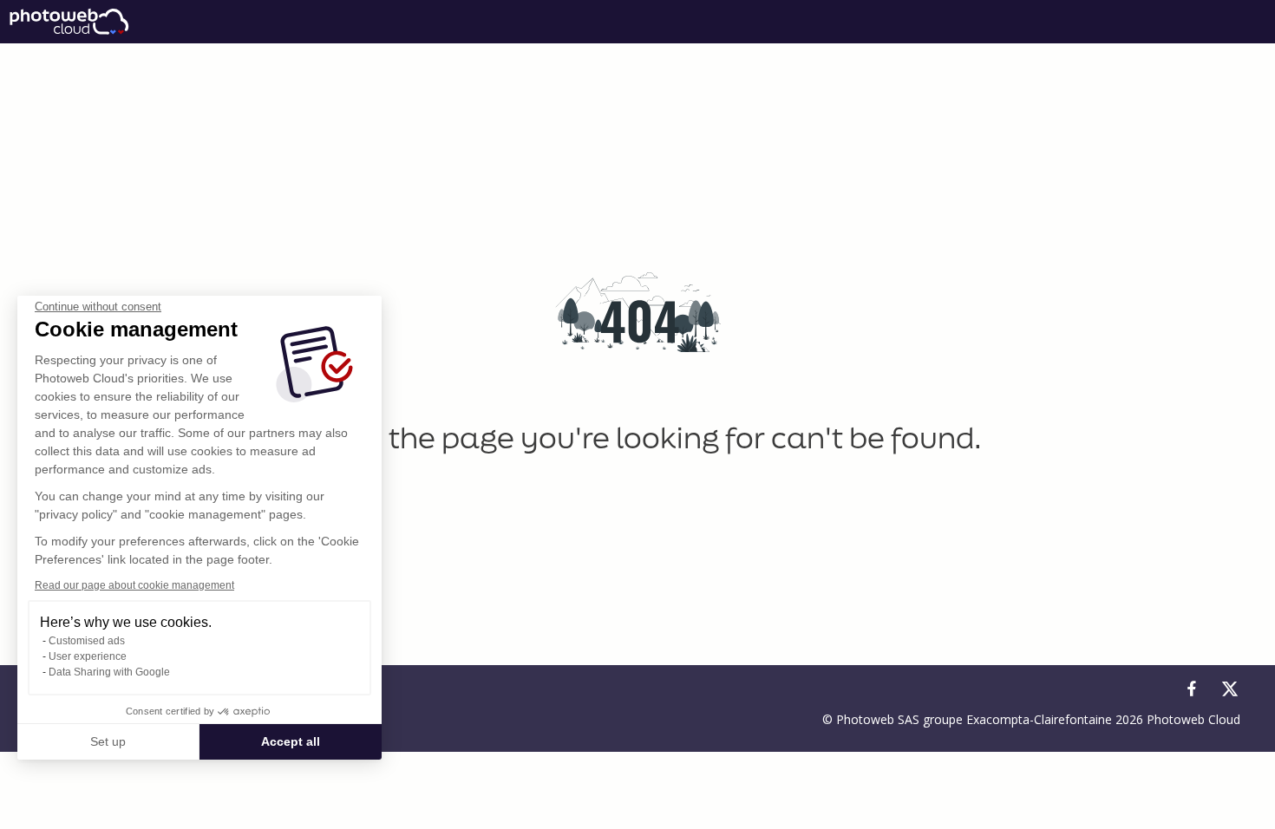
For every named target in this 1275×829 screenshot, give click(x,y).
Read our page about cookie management (134, 585)
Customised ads (87, 641)
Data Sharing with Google (109, 672)
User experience (88, 656)
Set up (108, 741)
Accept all (290, 741)
